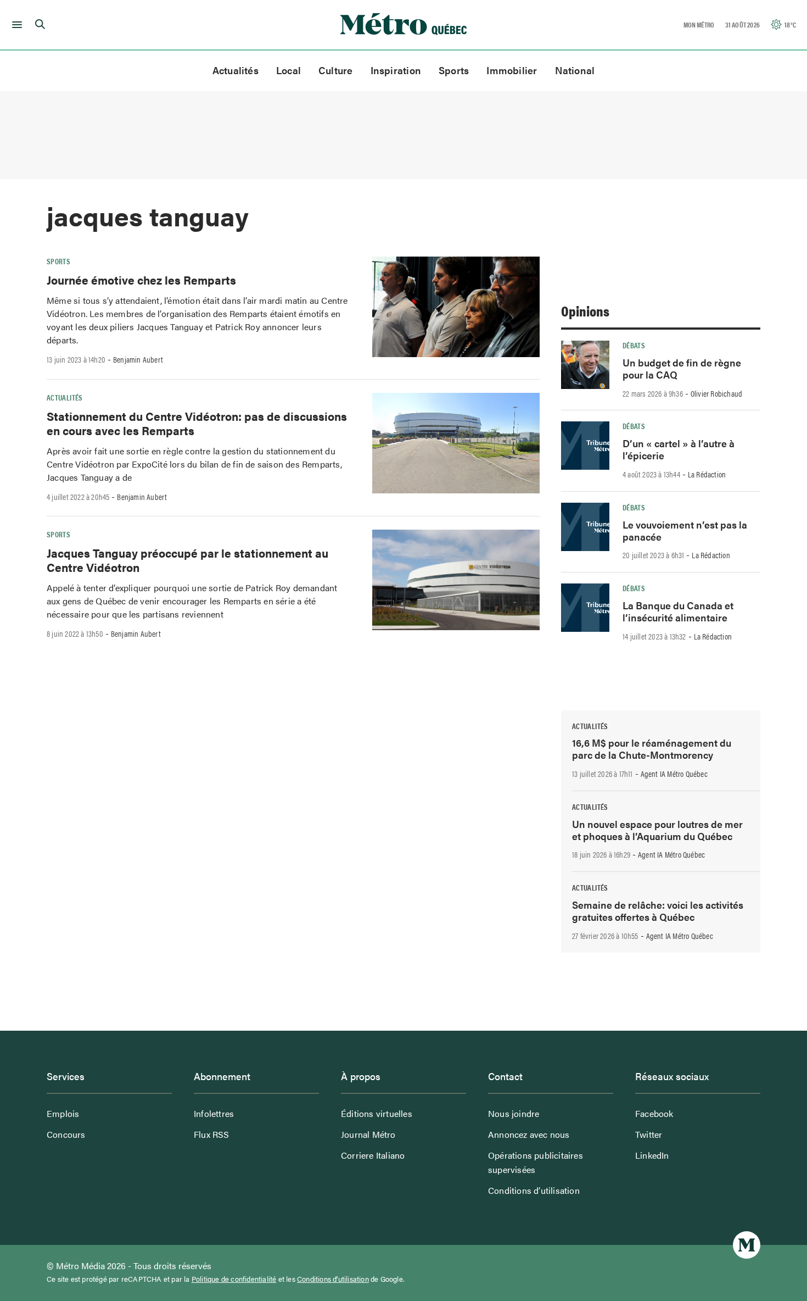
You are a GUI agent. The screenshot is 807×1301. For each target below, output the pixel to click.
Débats (634, 345)
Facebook (654, 1113)
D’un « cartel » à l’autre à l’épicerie (679, 449)
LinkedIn (652, 1155)
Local (288, 70)
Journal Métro (368, 1134)
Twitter (648, 1134)
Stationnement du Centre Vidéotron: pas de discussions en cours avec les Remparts (197, 423)
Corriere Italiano (373, 1155)
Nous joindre (513, 1113)
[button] (15, 24)
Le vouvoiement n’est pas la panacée (685, 530)
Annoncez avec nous (529, 1134)
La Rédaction (707, 474)
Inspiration (396, 70)
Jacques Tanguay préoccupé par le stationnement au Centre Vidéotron (187, 559)
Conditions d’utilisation (534, 1190)
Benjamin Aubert (138, 359)
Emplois (63, 1113)
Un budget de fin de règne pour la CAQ (682, 368)
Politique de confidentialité (234, 1279)
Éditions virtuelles (376, 1113)
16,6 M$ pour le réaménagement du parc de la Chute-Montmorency (651, 748)
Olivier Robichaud (716, 393)
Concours (66, 1134)
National (575, 70)
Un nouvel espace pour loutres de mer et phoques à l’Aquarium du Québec (657, 830)
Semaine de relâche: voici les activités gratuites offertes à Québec (657, 911)
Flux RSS (211, 1134)
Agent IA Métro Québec (674, 773)
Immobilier (511, 70)
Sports (454, 70)
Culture (335, 70)
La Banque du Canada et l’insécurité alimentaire (678, 611)
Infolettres (214, 1113)
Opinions (585, 311)
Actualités (235, 70)
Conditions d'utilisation (333, 1279)
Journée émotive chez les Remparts (141, 279)
